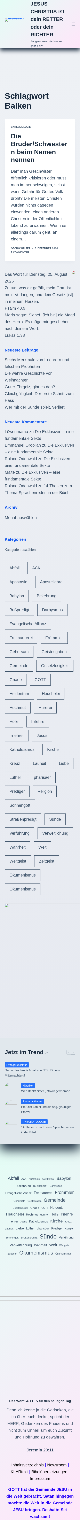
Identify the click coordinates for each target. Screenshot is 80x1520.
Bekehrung (46, 596)
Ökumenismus (22, 875)
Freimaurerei (21, 637)
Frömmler (54, 637)
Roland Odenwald (21, 458)
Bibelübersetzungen (49, 1471)
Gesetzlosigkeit (55, 665)
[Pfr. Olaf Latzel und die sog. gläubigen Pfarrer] (11, 1107)
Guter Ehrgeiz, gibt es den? (30, 387)
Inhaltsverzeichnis (27, 1465)
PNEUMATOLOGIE (34, 1121)
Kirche (53, 749)
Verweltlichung (55, 833)
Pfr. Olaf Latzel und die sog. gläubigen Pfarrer (46, 1109)
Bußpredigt (19, 610)
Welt (42, 847)
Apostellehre (51, 582)
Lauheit (39, 763)
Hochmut (17, 707)
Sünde (55, 819)
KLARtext (19, 1471)
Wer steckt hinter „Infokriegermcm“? (45, 1091)
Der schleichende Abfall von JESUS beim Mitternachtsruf (32, 1072)
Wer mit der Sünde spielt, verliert (35, 407)
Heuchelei (51, 693)
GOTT (40, 679)
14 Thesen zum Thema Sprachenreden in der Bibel (47, 1129)
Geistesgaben (54, 651)
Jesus (42, 735)
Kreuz (14, 763)
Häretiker (28, 1085)
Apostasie (18, 582)
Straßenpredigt (23, 819)
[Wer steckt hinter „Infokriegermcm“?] (11, 1088)
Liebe (64, 763)
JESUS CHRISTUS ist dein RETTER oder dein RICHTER (47, 19)
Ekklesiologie (21, 126)
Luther (15, 777)
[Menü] (73, 24)
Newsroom (57, 1465)
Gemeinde (18, 665)
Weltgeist (17, 861)
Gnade (15, 679)
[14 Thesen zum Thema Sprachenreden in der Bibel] (11, 1127)
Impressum (40, 1478)
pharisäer (42, 777)
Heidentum (19, 693)
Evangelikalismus (16, 1064)
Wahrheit (17, 847)
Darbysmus (52, 610)
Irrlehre (37, 721)
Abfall (14, 568)
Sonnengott (19, 805)
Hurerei (45, 707)
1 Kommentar (20, 252)
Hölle (13, 721)
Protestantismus (32, 1101)
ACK (36, 568)
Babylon (16, 596)
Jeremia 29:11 (40, 1450)
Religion (45, 791)
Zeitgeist (46, 861)
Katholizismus (21, 749)
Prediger (17, 791)
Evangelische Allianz (27, 624)
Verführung (19, 833)
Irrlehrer (16, 735)
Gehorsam (19, 651)
